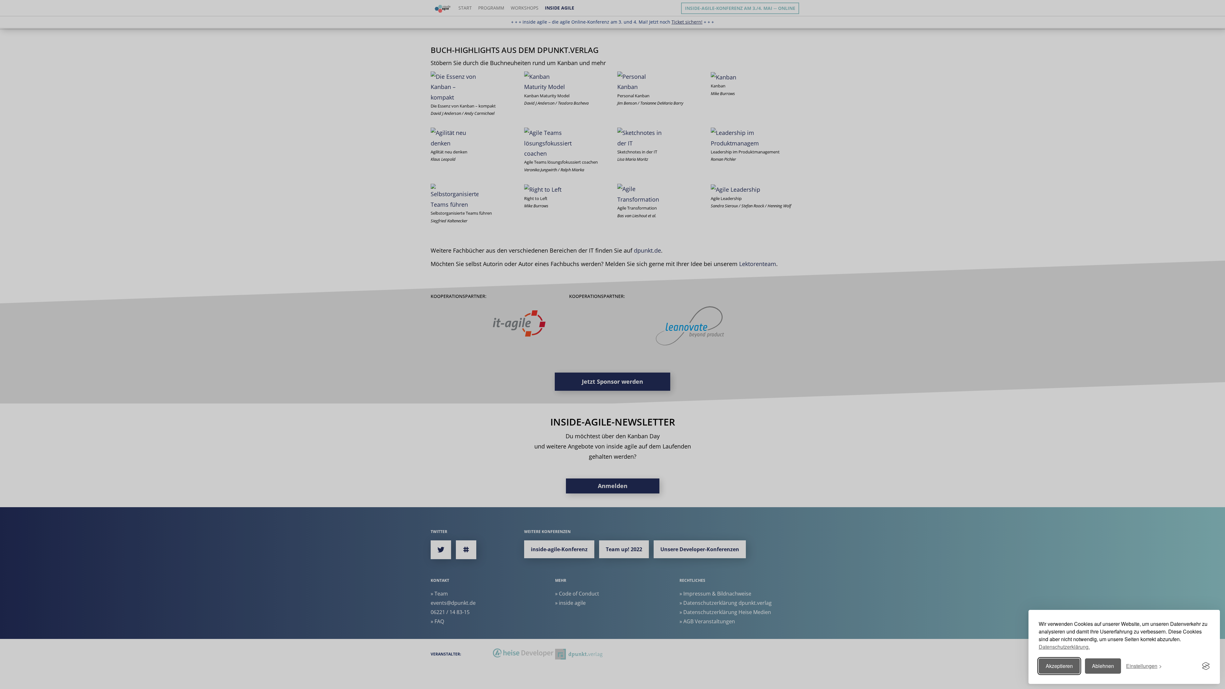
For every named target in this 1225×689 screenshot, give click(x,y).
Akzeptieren (1059, 666)
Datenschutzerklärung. (1064, 646)
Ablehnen (1103, 666)
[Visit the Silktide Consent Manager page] (1206, 666)
